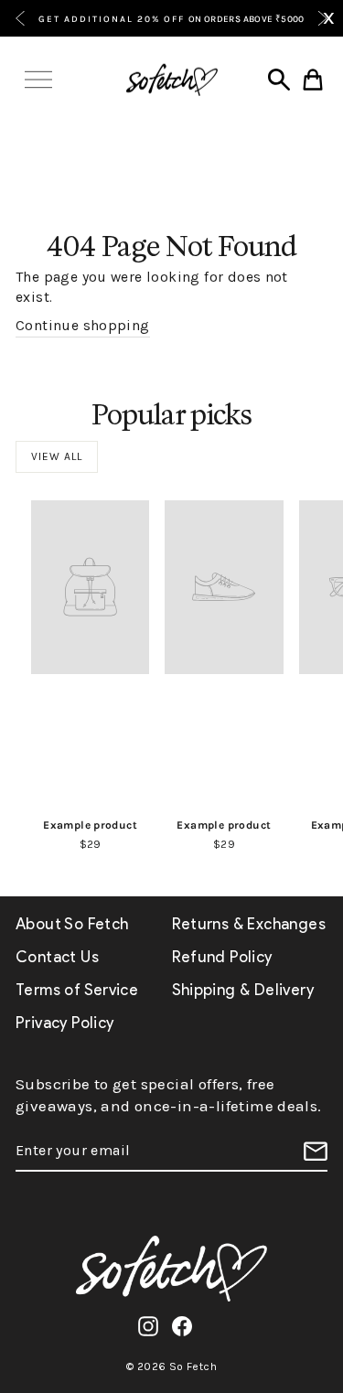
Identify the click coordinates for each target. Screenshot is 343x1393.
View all (56, 456)
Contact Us (57, 957)
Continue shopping (83, 325)
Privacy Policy (64, 1022)
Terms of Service (77, 989)
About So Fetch (72, 924)
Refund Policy (222, 957)
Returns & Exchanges (249, 924)
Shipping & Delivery (243, 989)
